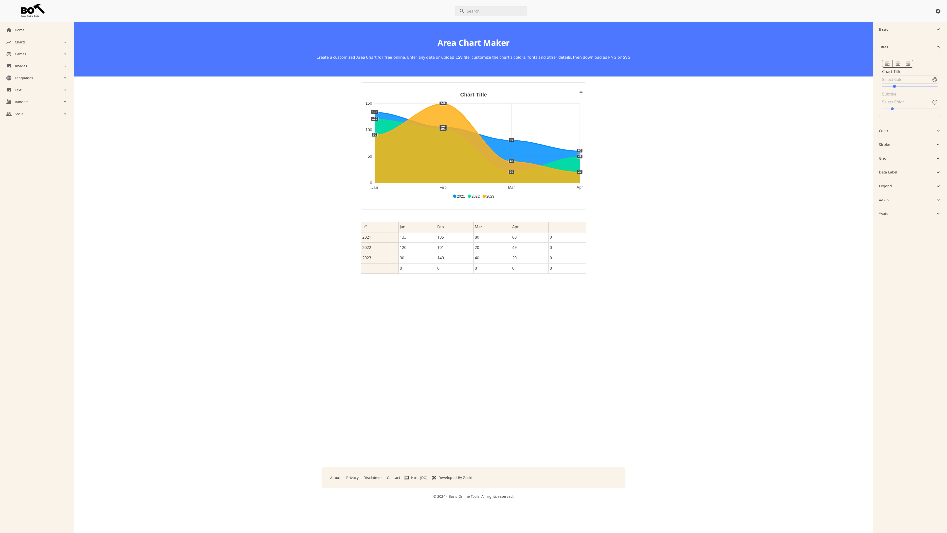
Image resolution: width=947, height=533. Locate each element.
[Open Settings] (938, 11)
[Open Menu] (9, 11)
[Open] (935, 80)
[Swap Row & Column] (365, 226)
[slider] (910, 86)
